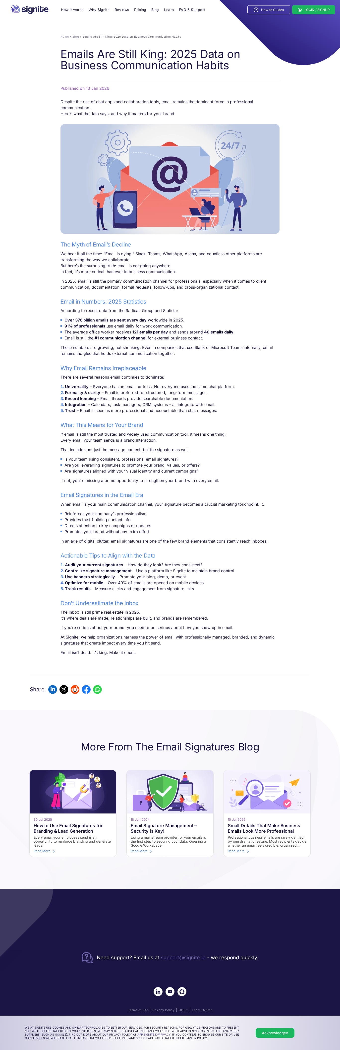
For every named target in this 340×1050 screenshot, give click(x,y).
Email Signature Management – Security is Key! (164, 828)
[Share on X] (63, 689)
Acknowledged (275, 1033)
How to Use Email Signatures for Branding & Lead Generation (68, 828)
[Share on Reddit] (75, 689)
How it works (72, 9)
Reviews (122, 9)
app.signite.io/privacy (153, 1034)
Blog (155, 9)
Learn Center (202, 1010)
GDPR (183, 1010)
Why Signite (99, 9)
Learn (169, 9)
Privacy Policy (163, 1010)
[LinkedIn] (158, 991)
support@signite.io (183, 958)
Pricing (140, 9)
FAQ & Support (192, 9)
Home (64, 36)
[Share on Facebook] (86, 689)
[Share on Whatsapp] (97, 689)
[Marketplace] (181, 991)
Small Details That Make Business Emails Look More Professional (264, 828)
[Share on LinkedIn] (52, 689)
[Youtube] (170, 991)
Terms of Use (138, 1010)
